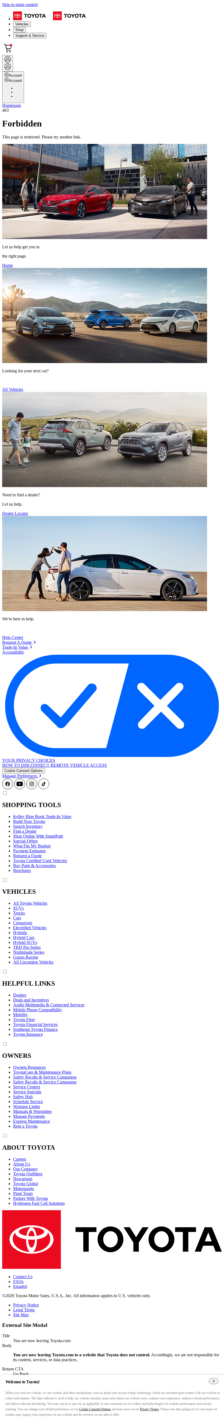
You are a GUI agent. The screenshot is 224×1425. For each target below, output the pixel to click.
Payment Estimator (29, 851)
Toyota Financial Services (35, 1024)
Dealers (19, 995)
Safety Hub (23, 1096)
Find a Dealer (25, 831)
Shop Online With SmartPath (38, 836)
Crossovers (22, 922)
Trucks (19, 913)
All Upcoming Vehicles (33, 962)
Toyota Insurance (28, 1034)
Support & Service (29, 36)
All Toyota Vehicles (30, 903)
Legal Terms (24, 1310)
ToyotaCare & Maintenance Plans (42, 1072)
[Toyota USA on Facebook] (7, 788)
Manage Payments (29, 1116)
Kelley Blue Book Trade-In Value (42, 816)
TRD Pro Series (27, 947)
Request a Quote (27, 855)
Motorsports (23, 1188)
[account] (7, 63)
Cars (17, 918)
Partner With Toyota (30, 1198)
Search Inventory (28, 826)
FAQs (18, 1281)
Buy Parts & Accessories (34, 865)
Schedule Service (28, 1101)
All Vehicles (12, 389)
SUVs (18, 908)
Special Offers (25, 841)
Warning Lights (26, 1106)
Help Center (12, 637)
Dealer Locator (15, 513)
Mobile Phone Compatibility (37, 1009)
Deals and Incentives (31, 1000)
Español (20, 1286)
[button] (23, 771)
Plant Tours (23, 1193)
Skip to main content (20, 4)
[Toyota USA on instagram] (31, 788)
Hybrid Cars (23, 937)
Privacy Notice (26, 1305)
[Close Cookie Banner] (214, 1381)
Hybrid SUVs (25, 942)
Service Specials (27, 1091)
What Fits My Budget (32, 846)
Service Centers (26, 1087)
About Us (21, 1164)
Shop (19, 30)
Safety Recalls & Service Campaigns (44, 1077)
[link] (19, 642)
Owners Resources (29, 1067)
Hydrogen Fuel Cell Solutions (39, 1203)
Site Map (21, 1314)
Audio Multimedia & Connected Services (48, 1005)
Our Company (25, 1169)
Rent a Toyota (25, 1126)
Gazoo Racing (25, 957)
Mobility (20, 1014)
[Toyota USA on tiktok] (43, 788)
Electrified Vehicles (29, 927)
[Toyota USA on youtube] (19, 788)
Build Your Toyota (29, 821)
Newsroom (22, 1178)
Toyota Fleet (24, 1019)
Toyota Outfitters (27, 1174)
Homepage (11, 105)
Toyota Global (25, 1183)
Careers (19, 1159)
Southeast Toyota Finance (35, 1029)
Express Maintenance (31, 1121)
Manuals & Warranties (32, 1111)
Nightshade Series (28, 952)
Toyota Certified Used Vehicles (40, 860)
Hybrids (20, 932)
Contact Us (23, 1276)
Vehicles (22, 24)
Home (7, 265)
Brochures (22, 870)
